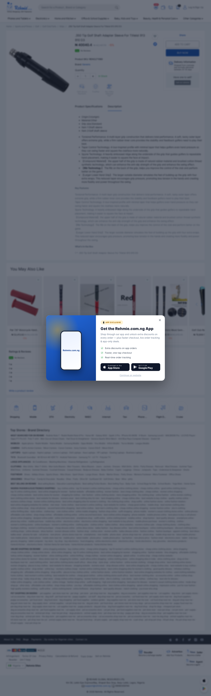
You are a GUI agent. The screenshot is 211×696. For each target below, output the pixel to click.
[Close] (160, 320)
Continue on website (130, 375)
